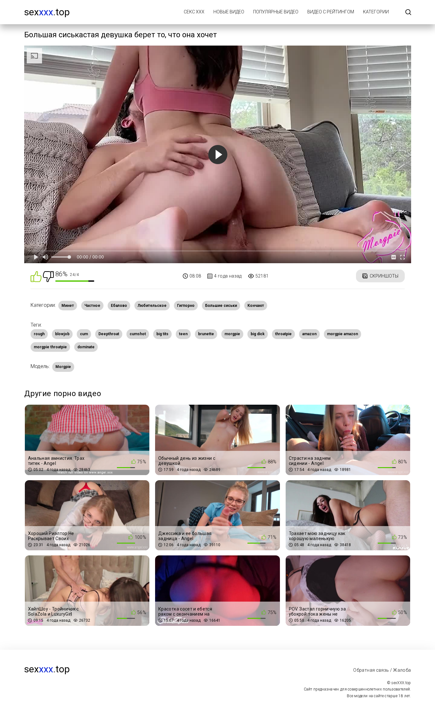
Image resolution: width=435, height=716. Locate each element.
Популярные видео (275, 11)
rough (39, 334)
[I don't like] (48, 276)
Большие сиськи (221, 305)
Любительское (152, 305)
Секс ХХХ (194, 11)
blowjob (62, 334)
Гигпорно (186, 305)
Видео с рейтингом (330, 11)
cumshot (138, 334)
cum (84, 334)
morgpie (232, 334)
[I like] (36, 276)
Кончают (255, 305)
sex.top (47, 12)
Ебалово (119, 305)
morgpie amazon (342, 334)
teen (183, 334)
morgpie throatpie (50, 347)
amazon (309, 334)
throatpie (283, 334)
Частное (92, 305)
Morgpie (63, 367)
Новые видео (228, 11)
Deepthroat (108, 334)
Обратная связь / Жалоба (382, 670)
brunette (206, 334)
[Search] (408, 12)
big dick (258, 334)
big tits (162, 334)
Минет (67, 305)
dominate (86, 347)
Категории (376, 11)
